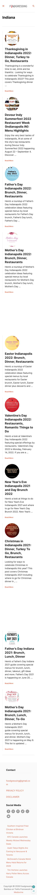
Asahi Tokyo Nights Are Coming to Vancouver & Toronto (17, 851)
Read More (9, 91)
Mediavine (18, 892)
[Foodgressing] (18, 6)
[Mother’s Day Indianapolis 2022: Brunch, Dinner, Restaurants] (12, 239)
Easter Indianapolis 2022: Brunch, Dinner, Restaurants (19, 357)
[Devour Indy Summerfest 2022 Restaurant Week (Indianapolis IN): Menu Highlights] (12, 104)
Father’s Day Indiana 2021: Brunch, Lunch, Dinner (19, 652)
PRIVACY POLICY (15, 790)
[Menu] (3, 6)
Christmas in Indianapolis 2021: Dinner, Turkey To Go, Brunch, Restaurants (18, 549)
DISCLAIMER (12, 797)
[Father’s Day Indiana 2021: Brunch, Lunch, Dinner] (12, 638)
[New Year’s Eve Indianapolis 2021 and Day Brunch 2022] (12, 471)
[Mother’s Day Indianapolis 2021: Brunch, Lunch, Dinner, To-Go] (12, 696)
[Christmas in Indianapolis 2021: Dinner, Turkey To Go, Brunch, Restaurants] (12, 530)
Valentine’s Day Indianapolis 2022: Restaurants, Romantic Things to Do (19, 423)
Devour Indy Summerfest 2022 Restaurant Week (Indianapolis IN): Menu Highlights (18, 122)
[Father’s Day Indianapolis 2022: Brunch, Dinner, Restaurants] (12, 174)
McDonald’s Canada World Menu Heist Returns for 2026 (18, 862)
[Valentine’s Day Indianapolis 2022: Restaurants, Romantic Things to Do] (12, 405)
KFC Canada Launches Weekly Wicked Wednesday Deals (18, 840)
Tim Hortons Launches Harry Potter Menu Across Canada (17, 873)
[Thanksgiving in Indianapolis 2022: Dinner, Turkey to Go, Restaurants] (12, 38)
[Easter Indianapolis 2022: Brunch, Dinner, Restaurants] (12, 343)
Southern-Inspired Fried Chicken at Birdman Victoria (17, 829)
